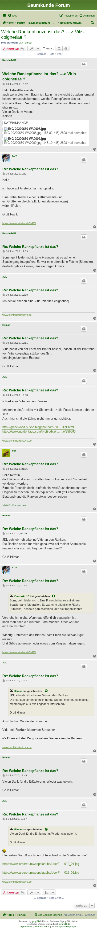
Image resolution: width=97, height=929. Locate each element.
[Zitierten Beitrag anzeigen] (54, 596)
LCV (21, 42)
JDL (4, 277)
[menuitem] (12, 15)
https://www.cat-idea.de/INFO (19, 223)
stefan (28, 42)
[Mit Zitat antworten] (84, 64)
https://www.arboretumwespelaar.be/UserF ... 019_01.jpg (40, 864)
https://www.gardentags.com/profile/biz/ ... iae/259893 (39, 431)
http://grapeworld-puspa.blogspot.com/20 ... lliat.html (38, 427)
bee (14, 450)
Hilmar (6, 325)
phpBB (36, 921)
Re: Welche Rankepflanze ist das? (30, 169)
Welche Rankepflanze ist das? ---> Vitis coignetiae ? (42, 34)
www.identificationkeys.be (17, 314)
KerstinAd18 (9, 60)
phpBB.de (64, 924)
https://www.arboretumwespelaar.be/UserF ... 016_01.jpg (40, 872)
